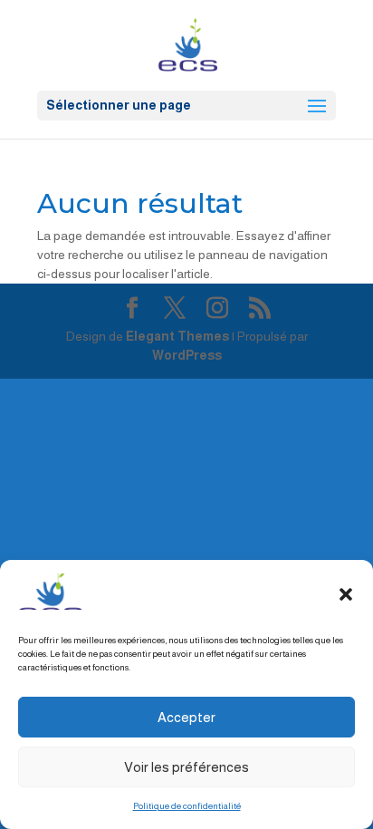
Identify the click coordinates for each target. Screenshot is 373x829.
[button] (346, 594)
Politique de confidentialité (187, 806)
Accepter (186, 717)
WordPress (187, 355)
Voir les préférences (186, 767)
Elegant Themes (177, 336)
